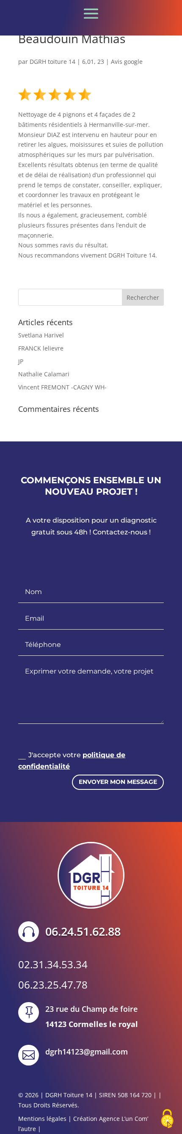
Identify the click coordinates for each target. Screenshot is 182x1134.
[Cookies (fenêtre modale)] (167, 1119)
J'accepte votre (71, 760)
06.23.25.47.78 (53, 985)
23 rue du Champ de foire (91, 1009)
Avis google (127, 62)
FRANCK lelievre (40, 348)
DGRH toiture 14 (52, 62)
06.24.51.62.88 (83, 931)
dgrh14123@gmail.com (86, 1051)
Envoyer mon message (118, 782)
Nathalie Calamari (43, 374)
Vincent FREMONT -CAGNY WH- (62, 387)
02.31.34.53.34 (53, 964)
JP (20, 361)
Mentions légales (42, 1119)
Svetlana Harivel (41, 335)
